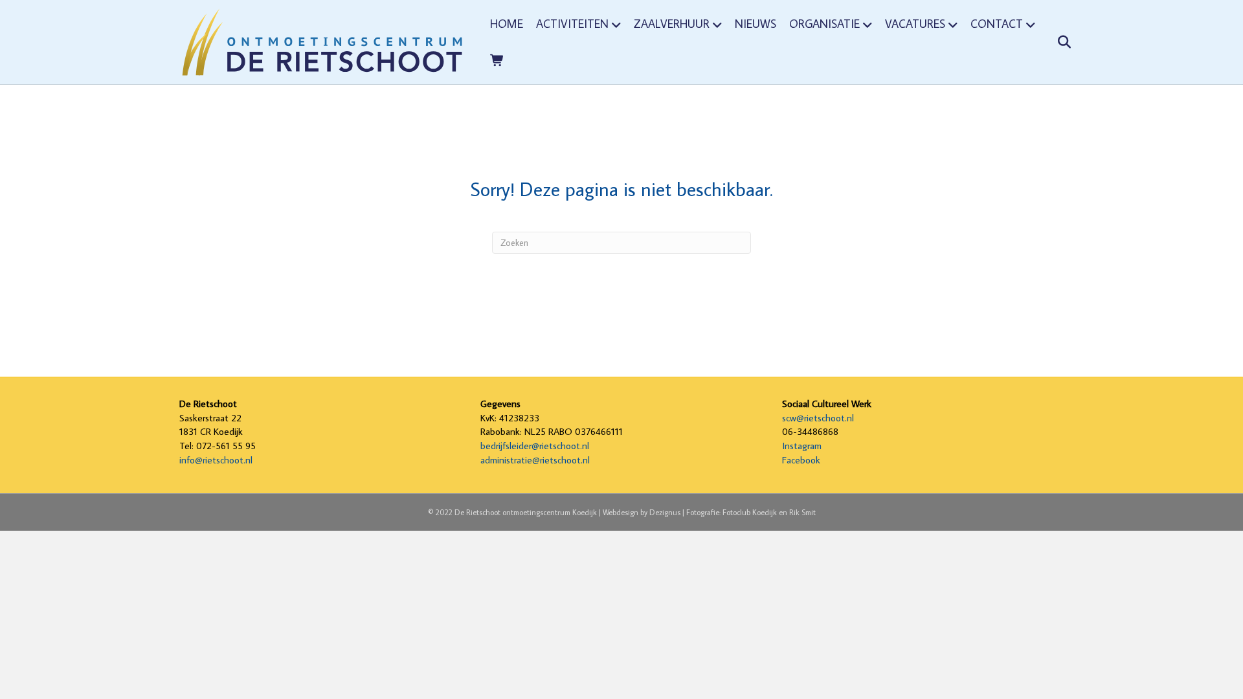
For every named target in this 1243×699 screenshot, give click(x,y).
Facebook (801, 460)
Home (506, 23)
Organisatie (824, 23)
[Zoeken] (1055, 42)
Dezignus (664, 512)
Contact (996, 23)
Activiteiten (572, 23)
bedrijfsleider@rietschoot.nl (534, 445)
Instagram (802, 445)
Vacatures (915, 23)
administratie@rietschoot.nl (535, 460)
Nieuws (755, 23)
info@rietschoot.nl (215, 460)
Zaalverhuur (672, 23)
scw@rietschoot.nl (818, 418)
